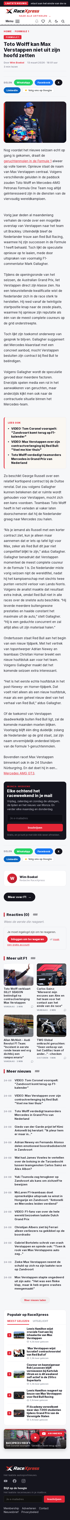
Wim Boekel (17, 62)
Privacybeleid (29, 1512)
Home (8, 31)
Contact (44, 1508)
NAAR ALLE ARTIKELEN (35, 16)
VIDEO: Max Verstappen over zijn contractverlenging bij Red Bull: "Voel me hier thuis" (35, 445)
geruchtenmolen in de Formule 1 (28, 161)
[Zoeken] (63, 21)
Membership (11, 1508)
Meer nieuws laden (35, 1300)
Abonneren (55, 1433)
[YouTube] (5, 1481)
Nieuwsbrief (11, 1512)
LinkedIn (12, 90)
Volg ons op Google (40, 90)
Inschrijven (35, 827)
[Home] (22, 11)
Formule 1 (22, 31)
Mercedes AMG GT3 (19, 773)
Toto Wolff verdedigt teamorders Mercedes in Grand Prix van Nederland (36, 459)
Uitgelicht (40, 1321)
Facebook (44, 82)
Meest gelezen (18, 1321)
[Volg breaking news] (37, 21)
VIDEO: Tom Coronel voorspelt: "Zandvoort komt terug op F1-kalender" (34, 432)
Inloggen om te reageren (27, 939)
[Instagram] (23, 1481)
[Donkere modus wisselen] (56, 21)
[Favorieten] (43, 21)
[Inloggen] (49, 21)
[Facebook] (14, 1481)
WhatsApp (23, 82)
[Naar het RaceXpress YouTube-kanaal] (35, 1439)
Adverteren (29, 1508)
